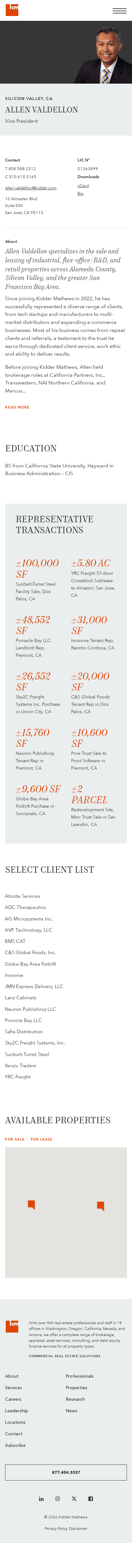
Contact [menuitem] (13, 1434)
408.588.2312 (22, 168)
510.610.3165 (23, 176)
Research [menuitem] (75, 1400)
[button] (101, 1207)
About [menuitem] (12, 1376)
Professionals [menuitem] (80, 1376)
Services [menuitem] (13, 1388)
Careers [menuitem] (13, 1400)
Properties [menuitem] (76, 1388)
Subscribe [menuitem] (15, 1446)
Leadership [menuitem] (16, 1411)
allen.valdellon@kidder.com (30, 187)
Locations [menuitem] (15, 1423)
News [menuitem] (72, 1411)
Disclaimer (78, 1528)
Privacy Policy (56, 1528)
